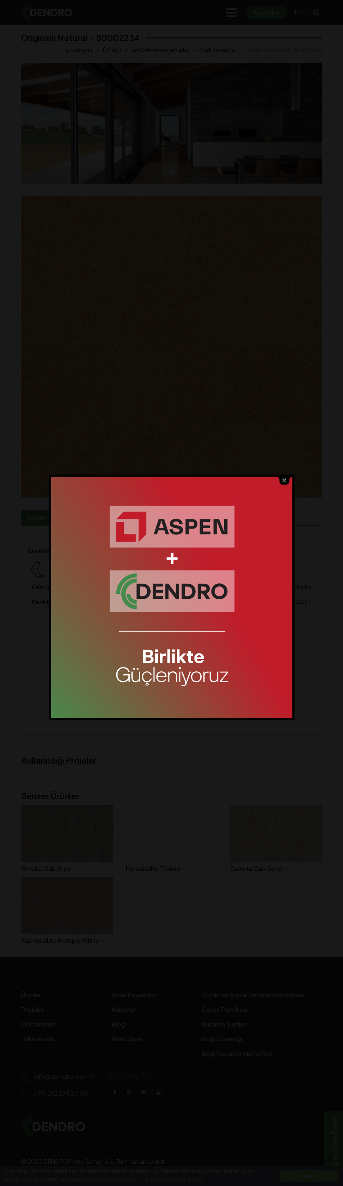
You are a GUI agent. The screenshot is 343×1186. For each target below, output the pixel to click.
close (284, 481)
